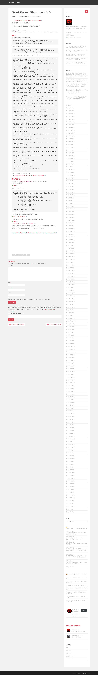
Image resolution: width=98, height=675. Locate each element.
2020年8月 (70, 298)
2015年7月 (70, 450)
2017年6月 (70, 394)
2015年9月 (70, 444)
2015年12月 (70, 436)
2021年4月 (70, 279)
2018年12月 (70, 346)
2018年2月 (70, 371)
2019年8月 (70, 326)
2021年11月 (70, 262)
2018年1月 (70, 374)
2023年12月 (70, 197)
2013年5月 (70, 500)
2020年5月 (70, 307)
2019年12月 (70, 315)
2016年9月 (70, 416)
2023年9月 (70, 206)
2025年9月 (70, 138)
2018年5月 (70, 366)
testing (38, 16)
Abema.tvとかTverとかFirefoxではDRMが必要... (76, 581)
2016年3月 (70, 427)
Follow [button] (83, 610)
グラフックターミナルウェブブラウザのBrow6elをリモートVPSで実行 (75, 63)
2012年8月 (70, 512)
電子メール (75, 32)
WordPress (87, 673)
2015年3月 (70, 458)
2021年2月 (70, 284)
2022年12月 (70, 231)
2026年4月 (70, 119)
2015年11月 (70, 439)
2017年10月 (70, 382)
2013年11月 (70, 495)
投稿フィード (69, 653)
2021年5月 (70, 276)
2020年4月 (70, 310)
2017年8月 (70, 388)
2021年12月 (70, 259)
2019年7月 (70, 329)
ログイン (68, 650)
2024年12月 (70, 164)
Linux (31, 16)
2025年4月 (70, 152)
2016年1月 (70, 433)
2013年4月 (70, 503)
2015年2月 (70, 461)
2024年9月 (70, 172)
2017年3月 (70, 402)
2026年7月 (70, 110)
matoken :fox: (79, 81)
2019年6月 (70, 332)
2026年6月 (70, 113)
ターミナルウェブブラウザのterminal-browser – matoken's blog (75, 86)
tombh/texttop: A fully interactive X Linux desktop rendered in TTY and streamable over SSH (34, 232)
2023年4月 (70, 220)
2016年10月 (70, 413)
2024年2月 (70, 192)
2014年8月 (70, 469)
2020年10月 (70, 296)
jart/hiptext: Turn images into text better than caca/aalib (28, 20)
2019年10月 (70, 321)
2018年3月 (70, 368)
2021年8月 (70, 267)
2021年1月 (70, 287)
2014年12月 (70, 464)
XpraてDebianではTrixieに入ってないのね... (76, 600)
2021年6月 (70, 273)
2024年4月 (70, 186)
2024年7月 (70, 178)
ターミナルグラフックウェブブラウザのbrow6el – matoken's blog (77, 92)
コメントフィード (70, 656)
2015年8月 (70, 447)
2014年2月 (70, 486)
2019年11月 (70, 318)
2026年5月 (70, 116)
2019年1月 (70, 343)
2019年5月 (70, 335)
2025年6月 (70, 147)
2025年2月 (70, 158)
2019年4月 (70, 338)
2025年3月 (70, 155)
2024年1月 (70, 195)
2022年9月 (70, 237)
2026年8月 (70, 108)
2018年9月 (70, 354)
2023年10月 (70, 203)
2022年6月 (70, 245)
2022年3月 (70, 253)
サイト (9, 293)
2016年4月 (70, 425)
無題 (67, 531)
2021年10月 (70, 265)
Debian (27, 16)
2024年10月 (70, 169)
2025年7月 (70, 144)
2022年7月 (70, 242)
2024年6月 (70, 181)
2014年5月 (70, 478)
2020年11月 (70, 293)
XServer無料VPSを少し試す (74, 96)
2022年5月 (70, 248)
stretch (34, 16)
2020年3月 (70, 312)
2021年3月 (70, 282)
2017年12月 (70, 377)
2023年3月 (70, 223)
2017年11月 (70, 380)
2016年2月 (70, 430)
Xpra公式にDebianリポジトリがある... (74, 596)
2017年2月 (70, 405)
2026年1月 (70, 127)
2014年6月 (70, 475)
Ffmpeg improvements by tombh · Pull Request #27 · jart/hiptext (29, 175)
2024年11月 (70, 167)
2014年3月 (70, 483)
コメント (10, 265)
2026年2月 (70, 124)
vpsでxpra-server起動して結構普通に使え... (76, 592)
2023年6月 (70, 214)
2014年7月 (70, 472)
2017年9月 (70, 385)
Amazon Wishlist (70, 35)
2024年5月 (70, 183)
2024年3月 (70, 189)
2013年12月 (70, 492)
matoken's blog (14, 2)
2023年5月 (70, 217)
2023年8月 (70, 209)
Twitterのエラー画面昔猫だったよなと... (75, 577)
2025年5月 (70, 150)
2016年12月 (70, 411)
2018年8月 (70, 357)
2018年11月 (70, 349)
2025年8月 (70, 141)
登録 (67, 647)
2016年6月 (70, 419)
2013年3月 (70, 506)
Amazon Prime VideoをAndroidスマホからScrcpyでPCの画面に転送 (76, 47)
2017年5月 (70, 397)
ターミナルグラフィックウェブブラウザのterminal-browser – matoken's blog (77, 76)
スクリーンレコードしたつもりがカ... (74, 588)
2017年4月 (70, 399)
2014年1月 (70, 489)
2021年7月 (70, 270)
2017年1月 (70, 408)
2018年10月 (70, 352)
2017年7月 (70, 391)
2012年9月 (70, 509)
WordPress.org (69, 659)
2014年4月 (70, 481)
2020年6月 (70, 304)
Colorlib (78, 673)
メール (10, 287)
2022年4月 (70, 251)
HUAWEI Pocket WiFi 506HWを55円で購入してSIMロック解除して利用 (76, 55)
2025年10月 (70, 136)
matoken (22, 16)
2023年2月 (70, 225)
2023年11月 (70, 200)
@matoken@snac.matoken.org (77, 574)
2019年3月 (70, 340)
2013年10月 (70, 498)
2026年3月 (70, 122)
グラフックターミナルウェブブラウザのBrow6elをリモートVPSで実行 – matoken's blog (76, 97)
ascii (13, 254)
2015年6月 (70, 453)
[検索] (86, 11)
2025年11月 (70, 133)
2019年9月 (70, 324)
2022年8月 (70, 239)
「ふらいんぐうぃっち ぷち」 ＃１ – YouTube (22, 223)
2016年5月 (70, 422)
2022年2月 (70, 256)
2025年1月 (70, 161)
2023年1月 (70, 228)
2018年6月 (70, 363)
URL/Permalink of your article (15, 313)
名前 (9, 282)
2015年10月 (70, 441)
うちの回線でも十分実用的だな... (73, 585)
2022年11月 (70, 234)
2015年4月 (70, 455)
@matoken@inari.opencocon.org (76, 528)
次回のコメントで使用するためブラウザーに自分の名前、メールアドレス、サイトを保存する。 (29, 299)
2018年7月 (70, 360)
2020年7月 (70, 301)
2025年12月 (70, 130)
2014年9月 (70, 467)
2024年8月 (70, 175)
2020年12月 (70, 290)
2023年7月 (70, 211)
